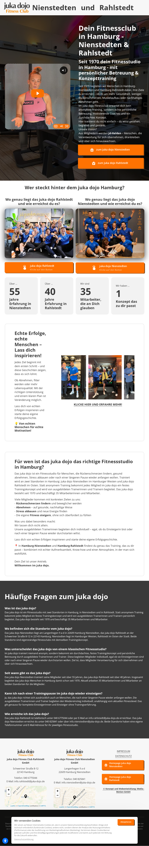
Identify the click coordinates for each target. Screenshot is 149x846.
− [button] (9, 794)
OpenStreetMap (23, 806)
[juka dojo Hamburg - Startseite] (17, 7)
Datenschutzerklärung (23, 839)
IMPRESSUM (123, 751)
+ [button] (9, 790)
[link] (39, 233)
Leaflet (12, 806)
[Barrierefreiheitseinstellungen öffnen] (5, 841)
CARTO (43, 806)
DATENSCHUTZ (123, 756)
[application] (26, 796)
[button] (26, 796)
